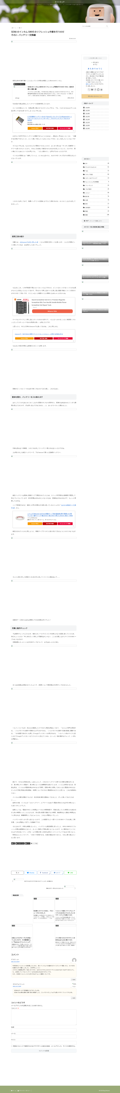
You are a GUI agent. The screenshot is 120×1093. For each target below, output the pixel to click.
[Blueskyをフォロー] (92, 89)
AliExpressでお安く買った (28, 242)
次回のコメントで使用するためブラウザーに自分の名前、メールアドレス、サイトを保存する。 (44, 1046)
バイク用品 (35, 843)
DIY (14, 843)
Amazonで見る (34, 128)
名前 (12, 1027)
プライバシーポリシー (24, 1090)
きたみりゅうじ (95, 68)
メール (13, 1033)
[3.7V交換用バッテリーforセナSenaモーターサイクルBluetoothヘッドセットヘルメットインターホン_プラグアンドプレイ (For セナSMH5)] (20, 121)
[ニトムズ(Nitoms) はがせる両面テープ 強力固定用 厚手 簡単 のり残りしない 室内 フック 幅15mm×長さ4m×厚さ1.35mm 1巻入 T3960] (20, 518)
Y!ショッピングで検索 (65, 128)
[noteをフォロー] (98, 89)
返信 (74, 979)
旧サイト (88, 84)
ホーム (14, 1090)
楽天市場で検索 (50, 128)
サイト (13, 1040)
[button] (107, 26)
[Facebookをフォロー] (95, 89)
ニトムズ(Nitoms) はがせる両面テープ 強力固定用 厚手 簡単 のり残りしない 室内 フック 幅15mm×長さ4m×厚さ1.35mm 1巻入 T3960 (50, 515)
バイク (28, 843)
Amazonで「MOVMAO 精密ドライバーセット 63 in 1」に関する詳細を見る (39, 334)
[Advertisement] (43, 218)
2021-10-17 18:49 (17, 986)
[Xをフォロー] (89, 89)
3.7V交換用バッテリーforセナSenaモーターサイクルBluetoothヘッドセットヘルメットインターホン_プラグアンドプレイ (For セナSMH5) (49, 118)
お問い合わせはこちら (96, 96)
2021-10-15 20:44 (15, 961)
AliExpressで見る (52, 311)
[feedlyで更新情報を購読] (101, 89)
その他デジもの (20, 843)
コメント (15, 1008)
